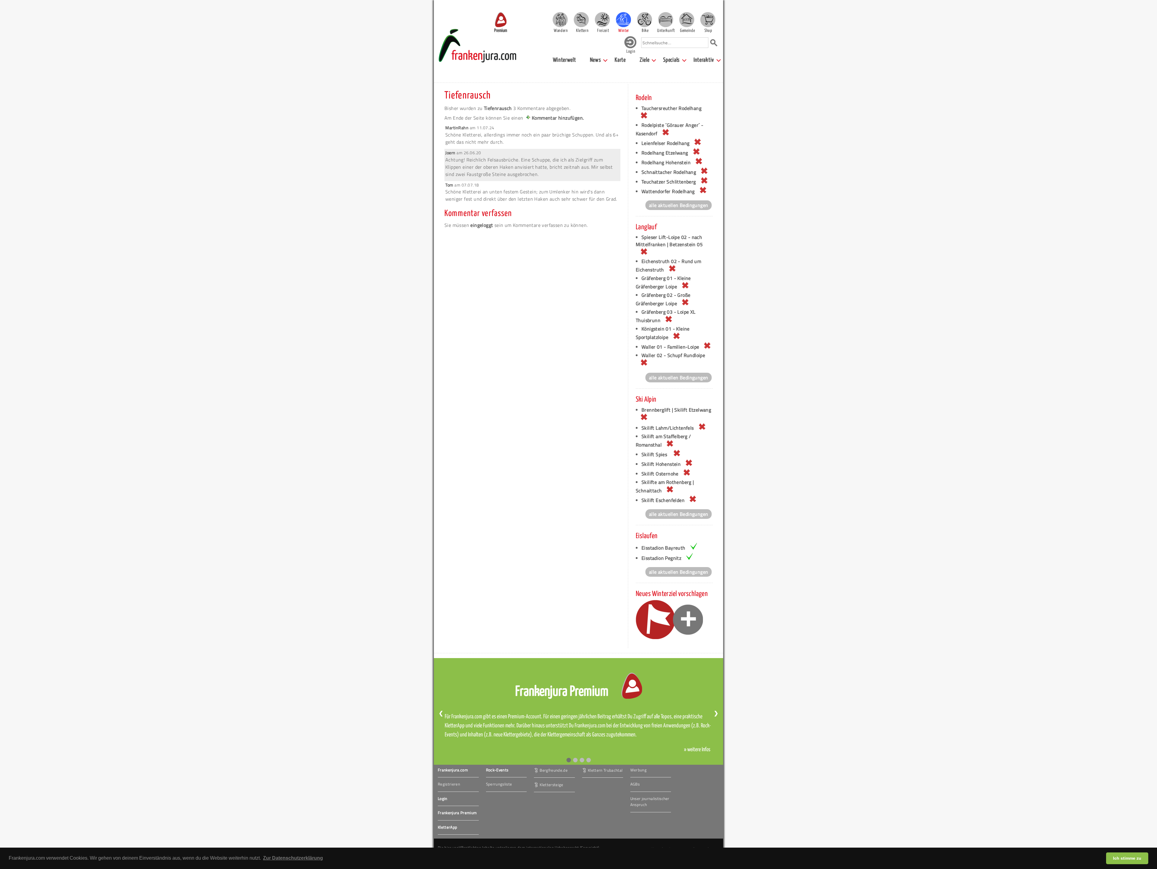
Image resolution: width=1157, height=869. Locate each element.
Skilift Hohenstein (661, 464)
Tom (449, 185)
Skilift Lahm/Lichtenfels (667, 427)
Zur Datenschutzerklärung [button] (293, 858)
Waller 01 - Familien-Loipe (670, 346)
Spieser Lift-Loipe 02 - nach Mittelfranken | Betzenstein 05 (669, 241)
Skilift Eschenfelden (663, 500)
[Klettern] (581, 19)
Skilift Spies (655, 454)
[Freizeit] (602, 19)
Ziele (645, 60)
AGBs (635, 784)
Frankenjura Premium (457, 813)
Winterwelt (564, 60)
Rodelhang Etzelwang (664, 152)
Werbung (638, 770)
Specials (671, 60)
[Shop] (707, 19)
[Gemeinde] (686, 19)
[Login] (630, 47)
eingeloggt (481, 225)
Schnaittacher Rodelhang (668, 172)
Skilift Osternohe (660, 473)
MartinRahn (457, 127)
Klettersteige (551, 784)
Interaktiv (704, 60)
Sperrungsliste (499, 784)
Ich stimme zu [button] (1127, 858)
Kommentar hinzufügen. (558, 117)
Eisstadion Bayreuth (663, 547)
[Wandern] (560, 19)
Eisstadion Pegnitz (661, 558)
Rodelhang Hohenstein (666, 162)
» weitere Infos (697, 749)
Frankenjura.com (453, 770)
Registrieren (449, 784)
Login (442, 798)
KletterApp (447, 827)
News (595, 60)
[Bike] (644, 19)
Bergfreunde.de (554, 770)
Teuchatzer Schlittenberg (668, 181)
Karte (620, 60)
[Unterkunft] (665, 19)
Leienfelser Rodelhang (665, 143)
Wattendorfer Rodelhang (668, 191)
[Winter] (623, 19)
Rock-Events (497, 770)
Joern (450, 152)
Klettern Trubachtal (605, 770)
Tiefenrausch (467, 96)
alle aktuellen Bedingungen (678, 205)
